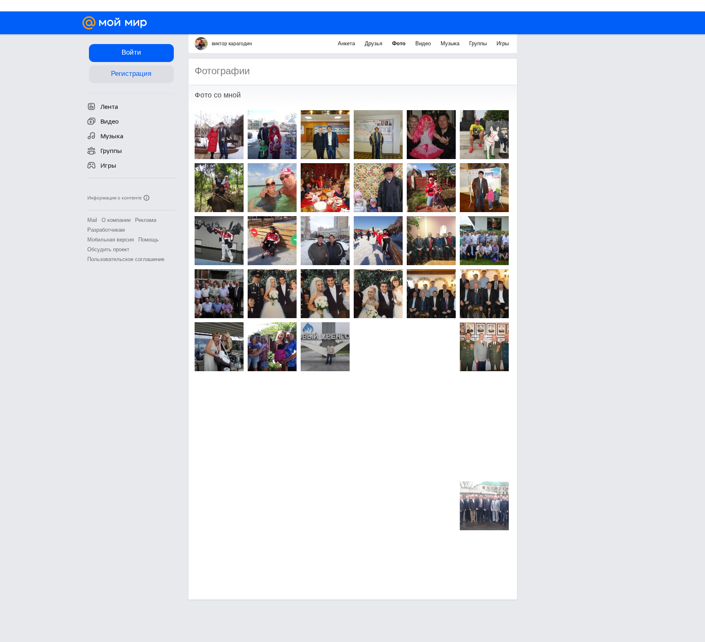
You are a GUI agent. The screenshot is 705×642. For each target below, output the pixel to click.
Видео (423, 43)
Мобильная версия (110, 240)
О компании (116, 220)
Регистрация (131, 73)
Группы (478, 43)
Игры (503, 43)
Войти (131, 52)
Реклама (145, 220)
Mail (92, 220)
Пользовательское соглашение (125, 259)
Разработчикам (106, 230)
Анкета (347, 43)
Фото (399, 43)
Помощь (148, 240)
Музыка (451, 43)
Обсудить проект (108, 249)
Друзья (374, 43)
